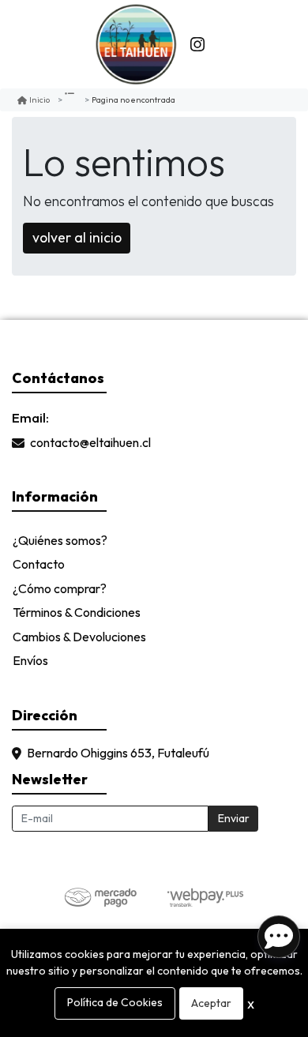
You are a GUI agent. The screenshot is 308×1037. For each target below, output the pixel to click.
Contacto (39, 564)
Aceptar (211, 1003)
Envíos (30, 661)
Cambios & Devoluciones (79, 637)
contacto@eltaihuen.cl (90, 443)
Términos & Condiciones (77, 612)
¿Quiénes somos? (60, 541)
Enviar (234, 818)
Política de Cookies (115, 1002)
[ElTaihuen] (135, 45)
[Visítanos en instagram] (197, 44)
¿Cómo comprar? (60, 589)
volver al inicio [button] (77, 237)
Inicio (39, 99)
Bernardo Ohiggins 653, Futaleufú (118, 753)
